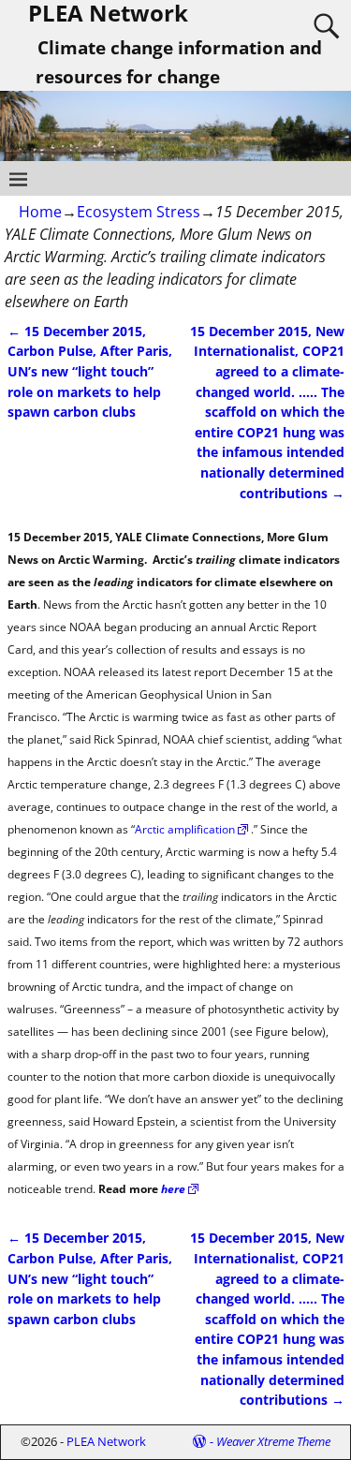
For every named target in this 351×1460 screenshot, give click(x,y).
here (173, 1189)
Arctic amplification (185, 829)
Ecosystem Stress (138, 211)
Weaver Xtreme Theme (273, 1441)
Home (40, 211)
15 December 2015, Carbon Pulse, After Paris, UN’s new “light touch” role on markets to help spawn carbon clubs (89, 371)
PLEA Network (106, 1441)
